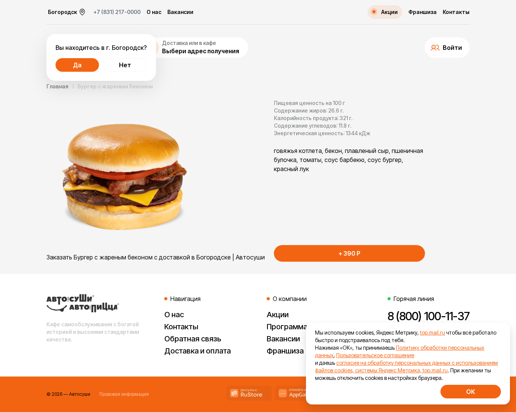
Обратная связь (192, 338)
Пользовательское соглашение (375, 355)
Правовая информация (124, 394)
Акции (278, 314)
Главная (57, 86)
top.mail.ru (432, 332)
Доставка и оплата (197, 350)
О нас (154, 12)
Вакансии (180, 12)
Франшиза (422, 12)
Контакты (456, 12)
